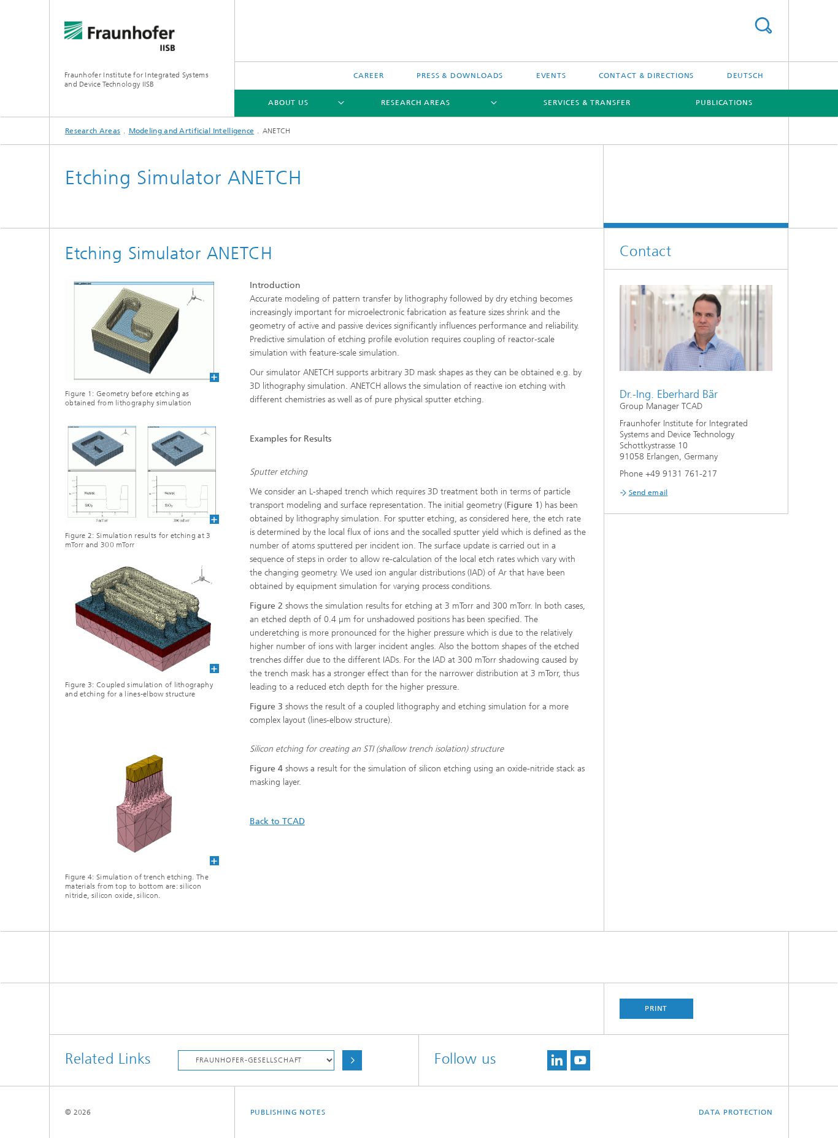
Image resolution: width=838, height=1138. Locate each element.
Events (551, 75)
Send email (648, 492)
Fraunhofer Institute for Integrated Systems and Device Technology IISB (136, 79)
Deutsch (745, 75)
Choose (352, 1060)
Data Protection (736, 1112)
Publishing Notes (288, 1112)
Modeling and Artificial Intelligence (192, 131)
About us (288, 102)
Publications (724, 102)
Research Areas (415, 102)
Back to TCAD (277, 821)
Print (656, 1008)
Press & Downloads (460, 75)
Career (368, 75)
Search (763, 25)
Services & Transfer (587, 102)
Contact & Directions (646, 75)
